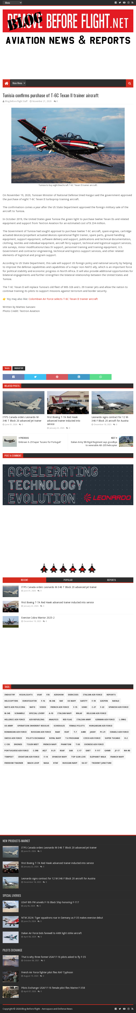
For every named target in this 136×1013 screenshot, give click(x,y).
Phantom (66, 744)
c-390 (35, 751)
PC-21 (102, 732)
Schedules (59, 726)
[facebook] (115, 2)
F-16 (43, 701)
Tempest (9, 757)
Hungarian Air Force (100, 726)
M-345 (7, 713)
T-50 (78, 744)
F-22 (102, 707)
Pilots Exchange (35, 738)
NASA (46, 763)
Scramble (20, 713)
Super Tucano (112, 738)
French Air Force (59, 707)
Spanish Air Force (118, 707)
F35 (48, 695)
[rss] (132, 2)
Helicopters (11, 701)
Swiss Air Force (13, 738)
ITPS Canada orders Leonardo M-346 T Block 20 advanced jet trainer (22, 419)
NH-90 (127, 751)
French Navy (49, 744)
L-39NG (122, 719)
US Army (8, 726)
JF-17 (117, 751)
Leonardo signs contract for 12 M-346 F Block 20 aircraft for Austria (110, 419)
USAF (39, 695)
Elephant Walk (98, 757)
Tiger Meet (33, 744)
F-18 (94, 701)
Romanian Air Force (15, 732)
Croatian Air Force (28, 757)
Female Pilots (77, 726)
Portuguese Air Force (16, 751)
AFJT (44, 751)
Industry (18, 368)
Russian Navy (70, 763)
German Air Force (105, 719)
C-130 (7, 744)
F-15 (75, 707)
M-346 (52, 701)
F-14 (46, 757)
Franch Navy (117, 757)
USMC (84, 707)
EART (88, 751)
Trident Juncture (101, 763)
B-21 (53, 751)
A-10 (51, 713)
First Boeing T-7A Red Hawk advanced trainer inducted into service (63, 420)
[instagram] (128, 2)
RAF (61, 701)
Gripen (104, 701)
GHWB (107, 751)
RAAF (57, 732)
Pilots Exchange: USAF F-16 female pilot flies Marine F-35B (53, 987)
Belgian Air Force (96, 713)
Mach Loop (33, 763)
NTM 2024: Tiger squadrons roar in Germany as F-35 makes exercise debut (62, 917)
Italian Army (83, 719)
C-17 (79, 751)
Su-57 (84, 763)
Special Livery (36, 713)
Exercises (73, 695)
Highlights (26, 695)
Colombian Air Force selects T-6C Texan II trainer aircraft (63, 299)
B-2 (126, 738)
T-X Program (72, 738)
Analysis (53, 719)
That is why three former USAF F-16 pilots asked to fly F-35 (53, 957)
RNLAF (79, 713)
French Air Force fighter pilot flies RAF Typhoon (47, 972)
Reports (111, 695)
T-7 (75, 732)
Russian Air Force (41, 732)
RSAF (62, 751)
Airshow (59, 695)
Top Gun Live (78, 757)
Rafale (115, 701)
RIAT (66, 732)
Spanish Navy (59, 757)
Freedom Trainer (13, 763)
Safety (83, 701)
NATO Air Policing (14, 707)
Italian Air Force (92, 695)
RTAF (55, 763)
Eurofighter (29, 701)
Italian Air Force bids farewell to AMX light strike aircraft (51, 933)
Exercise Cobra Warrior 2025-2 (38, 617)
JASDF (93, 732)
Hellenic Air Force (14, 719)
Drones (18, 744)
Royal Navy (55, 738)
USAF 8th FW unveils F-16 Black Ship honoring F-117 (50, 902)
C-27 (94, 707)
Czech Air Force (91, 738)
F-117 (97, 751)
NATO (32, 707)
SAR (71, 751)
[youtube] (124, 2)
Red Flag (67, 719)
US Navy (71, 701)
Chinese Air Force (94, 744)
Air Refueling (36, 719)
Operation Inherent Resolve (33, 726)
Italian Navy (64, 713)
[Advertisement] (68, 51)
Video (43, 707)
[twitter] (120, 2)
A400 (83, 732)
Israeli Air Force (119, 732)
